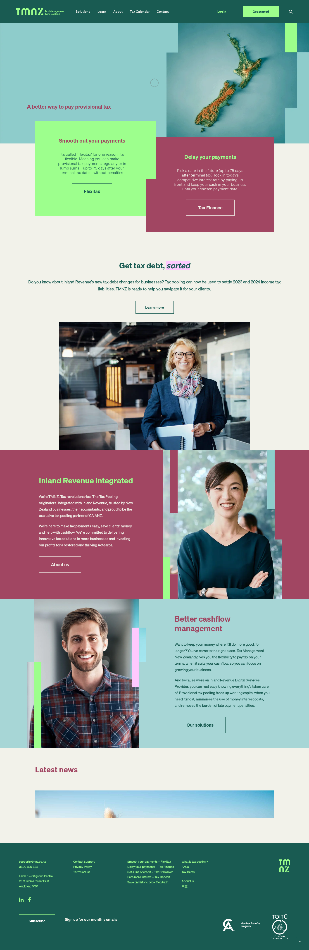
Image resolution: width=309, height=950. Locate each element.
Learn (102, 12)
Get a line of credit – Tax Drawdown (150, 872)
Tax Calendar (140, 12)
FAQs (185, 867)
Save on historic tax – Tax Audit (147, 882)
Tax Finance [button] (210, 207)
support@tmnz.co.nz (32, 862)
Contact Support (84, 862)
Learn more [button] (154, 307)
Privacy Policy (82, 867)
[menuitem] (83, 11)
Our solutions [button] (200, 725)
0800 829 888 (28, 867)
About (118, 12)
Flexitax (84, 154)
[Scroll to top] (300, 940)
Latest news (56, 769)
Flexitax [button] (92, 191)
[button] (291, 11)
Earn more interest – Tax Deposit (148, 877)
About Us (188, 881)
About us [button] (60, 564)
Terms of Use (81, 872)
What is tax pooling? (195, 862)
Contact (163, 12)
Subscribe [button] (37, 921)
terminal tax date (75, 172)
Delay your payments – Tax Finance (150, 867)
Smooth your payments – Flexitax (149, 862)
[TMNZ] (40, 11)
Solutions (83, 12)
